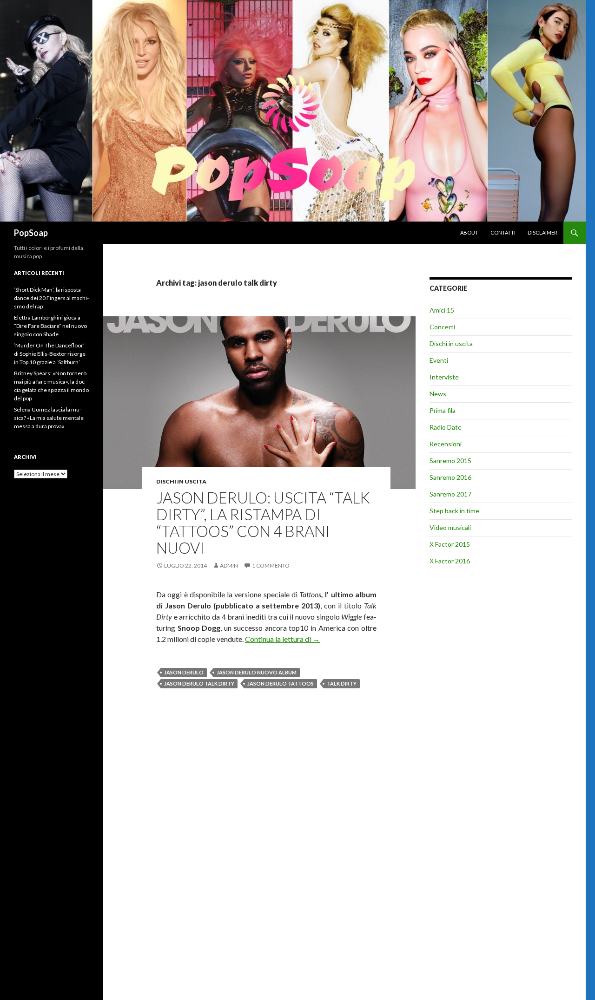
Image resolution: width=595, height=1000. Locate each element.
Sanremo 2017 (450, 494)
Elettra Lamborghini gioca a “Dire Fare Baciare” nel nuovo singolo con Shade (50, 326)
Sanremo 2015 (450, 460)
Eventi (439, 360)
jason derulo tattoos (280, 683)
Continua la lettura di (282, 638)
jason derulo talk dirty (199, 683)
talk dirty (342, 683)
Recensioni (446, 444)
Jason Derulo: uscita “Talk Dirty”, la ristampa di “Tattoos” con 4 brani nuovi (263, 522)
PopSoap (31, 233)
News (438, 394)
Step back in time (454, 511)
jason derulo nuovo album (257, 672)
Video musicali (450, 527)
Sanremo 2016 (450, 477)
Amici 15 (442, 310)
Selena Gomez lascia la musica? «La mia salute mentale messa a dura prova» (49, 418)
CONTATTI (503, 232)
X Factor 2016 (450, 561)
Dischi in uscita (181, 481)
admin (229, 565)
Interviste (444, 377)
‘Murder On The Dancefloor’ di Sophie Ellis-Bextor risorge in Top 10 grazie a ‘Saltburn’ (50, 354)
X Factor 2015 (450, 544)
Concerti (442, 327)
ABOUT (469, 232)
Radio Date (446, 427)
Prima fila (443, 410)
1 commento (271, 565)
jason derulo (184, 672)
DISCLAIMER (542, 232)
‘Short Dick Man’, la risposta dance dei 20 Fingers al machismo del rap (51, 298)
